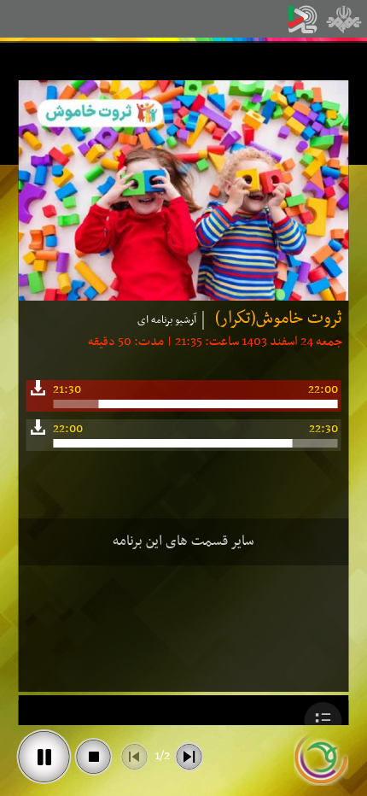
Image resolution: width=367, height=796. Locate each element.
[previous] (135, 757)
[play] (44, 756)
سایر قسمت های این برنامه (183, 541)
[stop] (94, 757)
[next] (189, 757)
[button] (323, 721)
